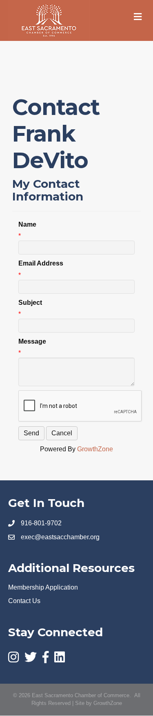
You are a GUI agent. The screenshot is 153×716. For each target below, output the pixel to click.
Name (27, 224)
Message (32, 341)
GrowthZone (95, 449)
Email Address (40, 263)
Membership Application (43, 587)
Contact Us (24, 600)
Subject (30, 302)
